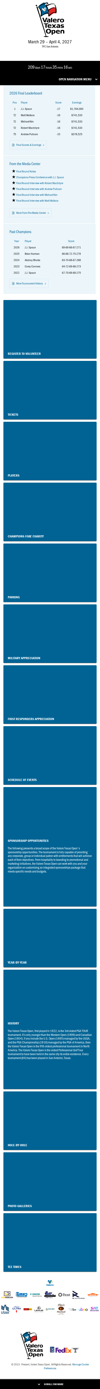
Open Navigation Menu (75, 79)
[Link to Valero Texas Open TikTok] (56, 51)
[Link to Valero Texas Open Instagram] (49, 51)
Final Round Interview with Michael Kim (36, 195)
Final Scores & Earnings (28, 145)
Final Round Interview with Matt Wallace (37, 200)
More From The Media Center (31, 213)
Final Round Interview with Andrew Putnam (39, 189)
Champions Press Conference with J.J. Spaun (40, 177)
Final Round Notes (26, 171)
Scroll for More (53, 1384)
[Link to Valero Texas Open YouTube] (64, 51)
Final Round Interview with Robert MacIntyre (39, 183)
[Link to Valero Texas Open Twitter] (42, 51)
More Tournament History (29, 283)
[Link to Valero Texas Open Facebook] (34, 51)
